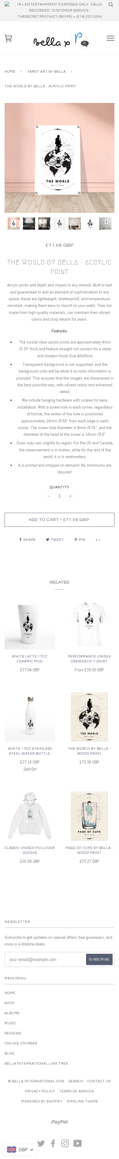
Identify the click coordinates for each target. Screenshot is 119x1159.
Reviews (13, 1033)
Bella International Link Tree (36, 1063)
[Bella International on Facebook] (53, 1145)
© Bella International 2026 (36, 1081)
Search (76, 1081)
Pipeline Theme (82, 1101)
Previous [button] (15, 158)
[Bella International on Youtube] (78, 1145)
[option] (59, 158)
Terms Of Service (76, 1091)
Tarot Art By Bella (46, 71)
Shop (10, 1003)
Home (10, 71)
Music (10, 1023)
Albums (12, 1013)
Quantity (59, 487)
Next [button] (103, 158)
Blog (10, 1053)
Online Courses (21, 1043)
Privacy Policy (40, 1091)
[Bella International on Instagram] (65, 1145)
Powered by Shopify (42, 1101)
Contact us (99, 1081)
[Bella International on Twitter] (41, 1145)
